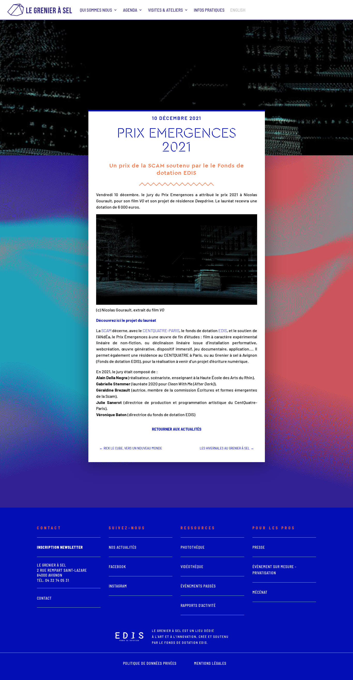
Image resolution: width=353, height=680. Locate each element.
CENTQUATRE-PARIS (161, 330)
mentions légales (210, 663)
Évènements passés (198, 586)
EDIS (222, 330)
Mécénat (259, 592)
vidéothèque (192, 566)
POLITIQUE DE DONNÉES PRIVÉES (150, 663)
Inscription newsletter (60, 547)
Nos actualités (122, 547)
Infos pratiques (209, 9)
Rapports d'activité (198, 605)
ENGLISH (237, 9)
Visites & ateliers (165, 9)
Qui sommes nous (96, 9)
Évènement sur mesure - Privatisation (274, 569)
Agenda (130, 9)
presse (258, 547)
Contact (44, 598)
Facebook (117, 566)
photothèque (193, 547)
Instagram (118, 586)
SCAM (106, 330)
